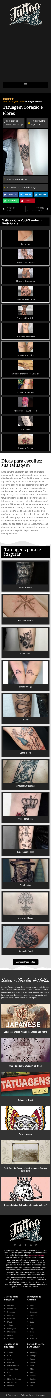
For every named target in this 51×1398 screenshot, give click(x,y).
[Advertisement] (25, 52)
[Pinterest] (36, 1245)
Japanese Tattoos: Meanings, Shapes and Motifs (25, 1032)
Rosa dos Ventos (25, 620)
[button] (25, 84)
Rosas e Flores (25, 448)
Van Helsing (25, 885)
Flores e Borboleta (25, 281)
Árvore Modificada (25, 918)
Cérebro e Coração (25, 262)
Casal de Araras (25, 392)
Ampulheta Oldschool (25, 786)
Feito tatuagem (25, 1134)
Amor (17, 179)
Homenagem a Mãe (25, 336)
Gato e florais (25, 653)
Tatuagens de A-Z (25, 1100)
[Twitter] (20, 1245)
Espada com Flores (25, 852)
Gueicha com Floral (25, 299)
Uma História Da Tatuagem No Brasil (25, 1066)
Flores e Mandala (25, 318)
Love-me (25, 244)
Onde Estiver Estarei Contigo (25, 373)
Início (5, 101)
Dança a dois (25, 753)
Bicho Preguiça (25, 686)
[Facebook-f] (25, 1245)
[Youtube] (31, 1245)
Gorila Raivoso (25, 587)
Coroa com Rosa (25, 819)
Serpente (26, 719)
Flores (22, 101)
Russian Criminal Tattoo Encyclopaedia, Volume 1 (25, 1205)
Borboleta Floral (25, 951)
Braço (33, 187)
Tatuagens (13, 101)
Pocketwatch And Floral (25, 410)
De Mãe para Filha (25, 355)
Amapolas (25, 429)
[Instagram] (15, 1245)
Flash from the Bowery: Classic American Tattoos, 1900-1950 (25, 1169)
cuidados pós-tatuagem (37, 1255)
